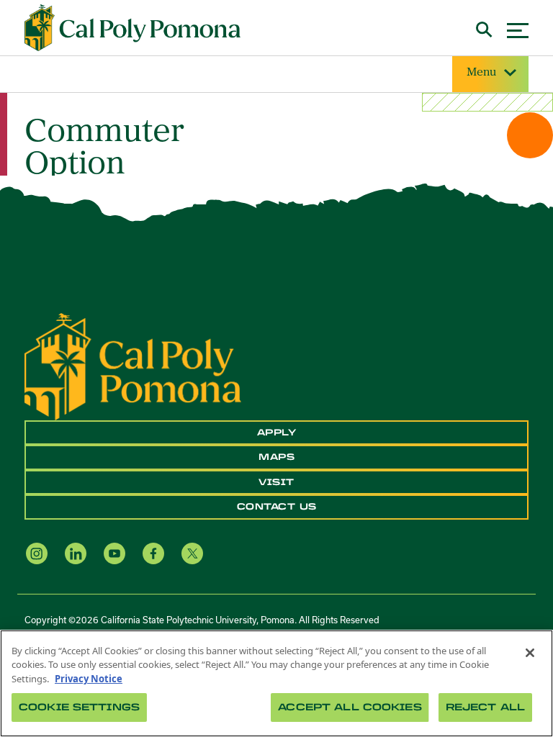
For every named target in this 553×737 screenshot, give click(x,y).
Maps (276, 457)
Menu (481, 72)
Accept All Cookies (349, 707)
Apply (277, 433)
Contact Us (277, 507)
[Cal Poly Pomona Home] (132, 28)
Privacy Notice (88, 678)
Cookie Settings (79, 707)
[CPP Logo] (132, 366)
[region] (276, 683)
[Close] (530, 653)
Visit (276, 482)
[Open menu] (518, 28)
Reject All (485, 707)
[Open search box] (484, 27)
